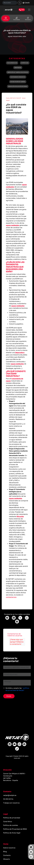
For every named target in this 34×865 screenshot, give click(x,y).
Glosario (6, 859)
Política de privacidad (11, 818)
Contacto (7, 855)
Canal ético (7, 822)
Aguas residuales (12, 62)
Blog (5, 852)
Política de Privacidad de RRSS (15, 829)
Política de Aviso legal (11, 833)
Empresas (5, 19)
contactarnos (11, 597)
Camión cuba (24, 62)
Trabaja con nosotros (11, 803)
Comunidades (16, 19)
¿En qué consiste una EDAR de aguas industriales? (16, 108)
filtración (20, 516)
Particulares (28, 19)
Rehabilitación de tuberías (17, 81)
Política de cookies (10, 825)
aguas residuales (12, 225)
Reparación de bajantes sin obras (17, 86)
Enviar (9, 696)
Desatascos (17, 67)
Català (26, 3)
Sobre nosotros (9, 848)
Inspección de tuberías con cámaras (17, 72)
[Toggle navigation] (28, 10)
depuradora (19, 353)
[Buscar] (20, 3)
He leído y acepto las (17, 689)
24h (22, 10)
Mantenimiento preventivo (17, 77)
